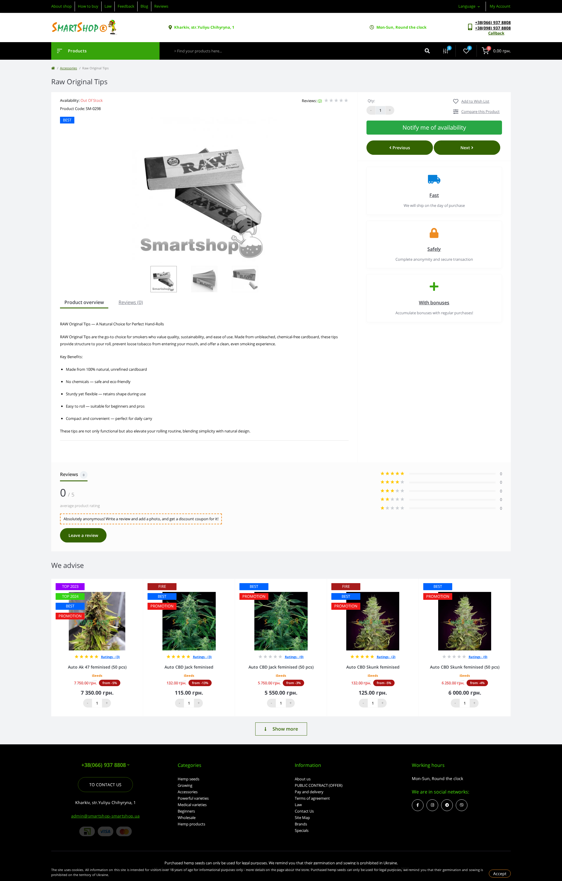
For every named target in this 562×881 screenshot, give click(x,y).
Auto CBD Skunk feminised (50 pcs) (464, 667)
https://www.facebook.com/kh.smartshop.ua (418, 805)
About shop (61, 6)
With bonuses (434, 302)
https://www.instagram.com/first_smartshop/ (432, 805)
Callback (496, 33)
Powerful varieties (193, 798)
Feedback (126, 6)
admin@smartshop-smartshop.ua (105, 816)
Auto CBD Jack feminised (189, 667)
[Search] (427, 51)
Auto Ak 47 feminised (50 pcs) (97, 667)
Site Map (302, 817)
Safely (434, 249)
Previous (400, 147)
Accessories (68, 68)
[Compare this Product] (132, 583)
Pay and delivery (309, 791)
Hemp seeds (188, 779)
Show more (285, 729)
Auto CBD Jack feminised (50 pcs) (281, 667)
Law (108, 6)
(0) (320, 100)
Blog (144, 6)
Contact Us (304, 811)
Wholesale (187, 817)
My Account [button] (500, 6)
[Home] (53, 68)
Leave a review (83, 535)
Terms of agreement (312, 798)
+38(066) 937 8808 (493, 22)
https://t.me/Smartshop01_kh (447, 805)
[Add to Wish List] (140, 583)
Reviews (161, 6)
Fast (434, 195)
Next (465, 147)
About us (303, 779)
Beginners (186, 811)
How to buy (88, 6)
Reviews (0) (131, 302)
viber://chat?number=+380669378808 (461, 805)
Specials (302, 830)
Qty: (371, 100)
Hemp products (191, 824)
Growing (185, 785)
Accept (499, 873)
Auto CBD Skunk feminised (373, 667)
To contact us (105, 784)
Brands (301, 824)
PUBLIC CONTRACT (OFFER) (318, 785)
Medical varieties (192, 804)
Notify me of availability (434, 127)
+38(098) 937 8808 (493, 28)
